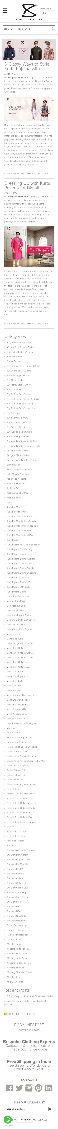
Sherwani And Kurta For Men (21, 850)
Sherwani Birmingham (17, 854)
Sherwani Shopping (16, 892)
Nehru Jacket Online (17, 742)
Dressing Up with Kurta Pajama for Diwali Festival (27, 187)
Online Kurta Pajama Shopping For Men (26, 761)
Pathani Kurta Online (17, 798)
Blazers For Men (15, 356)
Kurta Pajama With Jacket (19, 587)
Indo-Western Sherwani (18, 474)
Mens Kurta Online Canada (20, 657)
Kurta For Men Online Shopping (22, 526)
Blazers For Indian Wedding (20, 352)
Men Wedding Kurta (16, 624)
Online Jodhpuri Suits (17, 751)
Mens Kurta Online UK (17, 662)
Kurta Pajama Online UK (18, 577)
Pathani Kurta (13, 789)
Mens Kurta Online (16, 648)
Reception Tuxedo (15, 840)
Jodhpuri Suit (13, 488)
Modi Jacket (13, 728)
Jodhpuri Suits (14, 497)
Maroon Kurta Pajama (17, 601)
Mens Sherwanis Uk (16, 709)
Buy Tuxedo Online (16, 427)
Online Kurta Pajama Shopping (22, 756)
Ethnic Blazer (13, 464)
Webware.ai (38, 1120)
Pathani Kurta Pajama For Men (21, 822)
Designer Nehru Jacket (18, 455)
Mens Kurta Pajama (16, 671)
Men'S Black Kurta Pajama (19, 629)
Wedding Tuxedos (15, 977)
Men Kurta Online (15, 610)
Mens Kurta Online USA (18, 667)
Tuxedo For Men (15, 930)
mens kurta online (40, 211)
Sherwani (11, 845)
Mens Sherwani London (18, 700)
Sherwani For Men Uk (17, 864)
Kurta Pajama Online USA (19, 582)
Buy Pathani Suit (15, 389)
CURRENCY (45, 9)
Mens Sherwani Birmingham (20, 695)
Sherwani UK (13, 906)
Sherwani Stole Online (18, 897)
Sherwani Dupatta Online (19, 859)
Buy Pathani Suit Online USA (21, 408)
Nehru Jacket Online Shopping (22, 747)
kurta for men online (18, 200)
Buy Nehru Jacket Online (19, 384)
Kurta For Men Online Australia (22, 516)
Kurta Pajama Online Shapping (21, 573)
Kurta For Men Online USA (20, 535)
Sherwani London (15, 873)
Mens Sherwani (14, 690)
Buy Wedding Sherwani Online (22, 441)
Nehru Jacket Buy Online (19, 737)
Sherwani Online (15, 878)
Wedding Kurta (14, 944)
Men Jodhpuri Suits (16, 605)
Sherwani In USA (15, 869)
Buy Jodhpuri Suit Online (19, 370)
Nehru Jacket (13, 732)
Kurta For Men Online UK (19, 530)
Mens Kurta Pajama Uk (18, 676)
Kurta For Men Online (17, 511)
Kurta (9, 502)
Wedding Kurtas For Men (19, 963)
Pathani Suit (12, 826)
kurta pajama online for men (25, 88)
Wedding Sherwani (16, 967)
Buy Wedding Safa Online (19, 431)
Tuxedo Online (14, 939)
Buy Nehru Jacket (15, 380)
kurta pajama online (23, 207)
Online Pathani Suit (16, 770)
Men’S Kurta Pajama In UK (19, 718)
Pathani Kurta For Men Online (21, 793)
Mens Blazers (13, 634)
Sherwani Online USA (17, 887)
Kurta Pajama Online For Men (21, 568)
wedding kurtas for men (24, 221)
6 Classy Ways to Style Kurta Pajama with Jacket (26, 68)
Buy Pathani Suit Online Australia (23, 399)
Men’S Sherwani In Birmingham (22, 723)
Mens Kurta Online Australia (20, 652)
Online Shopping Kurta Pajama (22, 784)
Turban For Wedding (17, 925)
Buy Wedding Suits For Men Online (24, 446)
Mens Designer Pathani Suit (20, 643)
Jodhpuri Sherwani (16, 483)
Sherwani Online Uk (16, 883)
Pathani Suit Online (16, 836)
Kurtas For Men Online (18, 596)
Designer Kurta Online (17, 450)
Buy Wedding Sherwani (18, 436)
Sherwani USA (14, 911)
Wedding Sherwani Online (19, 972)
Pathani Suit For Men (17, 831)
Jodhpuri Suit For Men (18, 493)
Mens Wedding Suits (17, 714)
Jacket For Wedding (16, 479)
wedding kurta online (20, 218)
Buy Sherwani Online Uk (19, 422)
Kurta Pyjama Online (16, 591)
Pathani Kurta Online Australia (21, 803)
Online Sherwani (15, 779)
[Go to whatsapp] (8, 1120)
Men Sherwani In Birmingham (21, 620)
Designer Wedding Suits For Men (23, 460)
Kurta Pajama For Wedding (19, 549)
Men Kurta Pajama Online (19, 615)
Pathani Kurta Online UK (18, 812)
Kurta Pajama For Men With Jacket (23, 544)
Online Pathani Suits (16, 775)
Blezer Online (13, 361)
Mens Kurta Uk (14, 685)
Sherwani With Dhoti (17, 920)
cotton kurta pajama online (21, 81)
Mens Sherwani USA (17, 704)
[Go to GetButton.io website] (8, 1126)
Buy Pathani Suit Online (18, 394)
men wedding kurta (21, 211)
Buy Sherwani (13, 413)
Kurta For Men (13, 507)
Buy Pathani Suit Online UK (20, 403)
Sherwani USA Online (17, 916)
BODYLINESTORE (29, 1025)
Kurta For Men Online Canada (21, 521)
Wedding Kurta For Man (18, 948)
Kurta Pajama (13, 540)
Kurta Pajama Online (16, 554)
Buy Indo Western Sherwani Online (24, 366)
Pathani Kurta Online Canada (21, 808)
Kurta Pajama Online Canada (20, 563)
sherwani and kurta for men (17, 214)
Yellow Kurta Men (15, 981)
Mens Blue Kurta (15, 638)
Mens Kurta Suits (15, 681)
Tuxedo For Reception (17, 934)
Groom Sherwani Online (18, 469)
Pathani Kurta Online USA (19, 817)
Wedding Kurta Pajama (18, 958)
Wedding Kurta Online (17, 953)
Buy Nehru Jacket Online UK (21, 342)
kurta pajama (18, 84)
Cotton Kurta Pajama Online (20, 347)
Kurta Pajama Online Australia (21, 558)
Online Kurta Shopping (18, 765)
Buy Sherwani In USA (17, 417)
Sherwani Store (14, 901)
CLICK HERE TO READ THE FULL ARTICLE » (26, 173)
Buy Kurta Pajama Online (19, 375)
